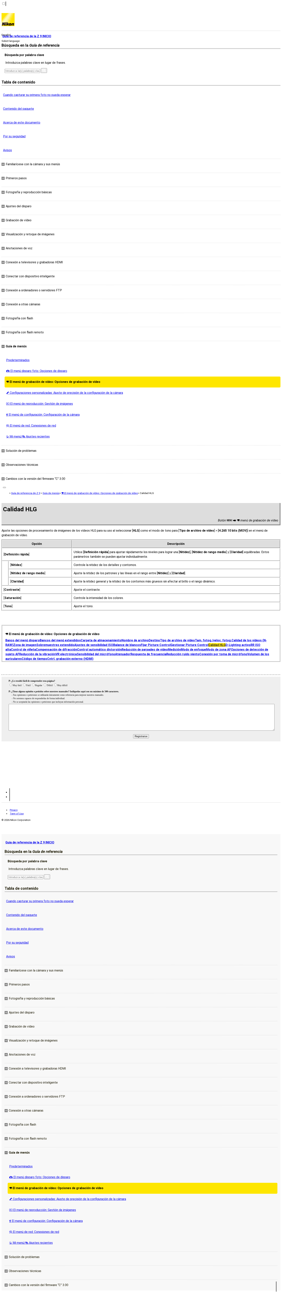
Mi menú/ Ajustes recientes (28, 436)
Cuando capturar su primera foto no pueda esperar (37, 95)
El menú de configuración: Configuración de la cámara (43, 414)
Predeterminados (18, 360)
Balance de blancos (127, 645)
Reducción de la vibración (37, 654)
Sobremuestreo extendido (55, 645)
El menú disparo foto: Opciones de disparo (36, 371)
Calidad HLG (217, 645)
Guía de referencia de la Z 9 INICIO (29, 842)
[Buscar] (44, 70)
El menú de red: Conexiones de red (31, 425)
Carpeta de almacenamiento (101, 640)
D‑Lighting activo (238, 645)
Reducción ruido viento (182, 654)
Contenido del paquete (18, 109)
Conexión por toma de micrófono (223, 654)
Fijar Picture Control (156, 645)
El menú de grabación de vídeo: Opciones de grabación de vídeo (53, 382)
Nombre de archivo (135, 640)
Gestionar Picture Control (189, 645)
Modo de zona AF (218, 649)
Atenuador (122, 654)
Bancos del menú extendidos (60, 640)
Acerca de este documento (21, 122)
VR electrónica (66, 654)
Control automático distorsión (99, 649)
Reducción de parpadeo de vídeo (145, 649)
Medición (174, 649)
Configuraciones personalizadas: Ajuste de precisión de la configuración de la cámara (64, 393)
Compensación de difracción (56, 649)
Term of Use (17, 813)
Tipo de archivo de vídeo (177, 640)
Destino (154, 640)
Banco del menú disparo (22, 640)
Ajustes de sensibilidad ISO (93, 645)
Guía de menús (51, 493)
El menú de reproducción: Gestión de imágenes (39, 404)
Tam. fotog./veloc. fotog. (213, 640)
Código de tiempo (34, 659)
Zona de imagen (24, 645)
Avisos (7, 150)
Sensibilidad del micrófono (96, 654)
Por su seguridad (14, 136)
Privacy (13, 810)
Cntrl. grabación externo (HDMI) (70, 659)
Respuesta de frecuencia (148, 654)
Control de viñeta (23, 649)
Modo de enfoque (193, 649)
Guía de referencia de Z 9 (25, 493)
